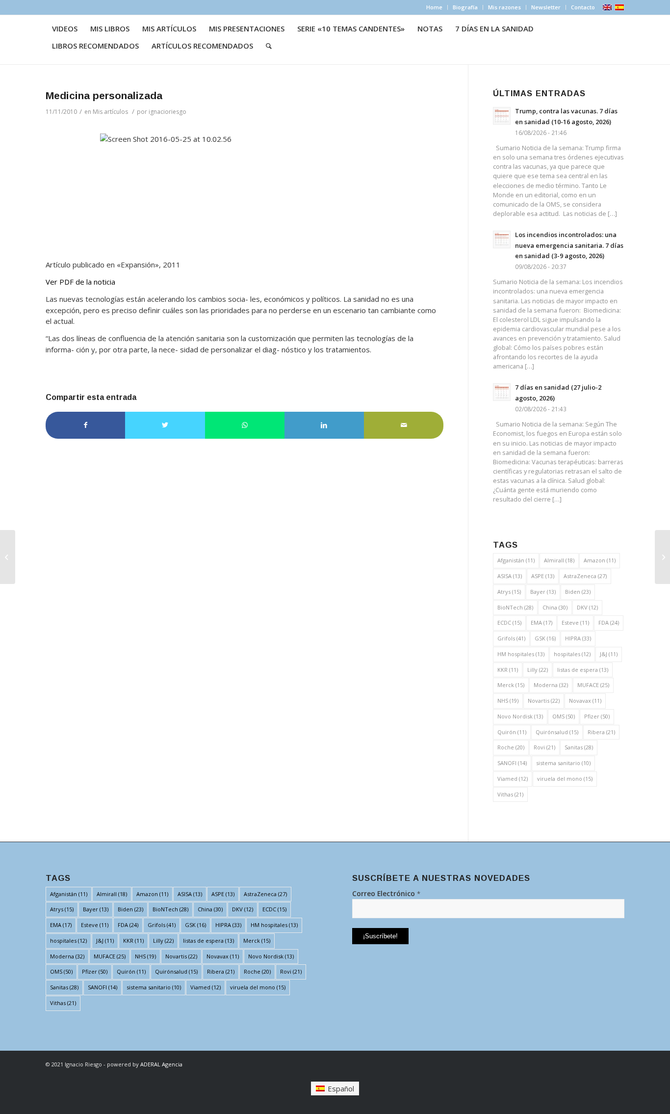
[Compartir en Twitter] (165, 425)
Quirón (511, 732)
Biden (578, 591)
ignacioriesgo (167, 111)
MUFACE (593, 685)
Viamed (512, 778)
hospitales (572, 654)
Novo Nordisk (520, 716)
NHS (507, 700)
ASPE (542, 576)
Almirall (559, 560)
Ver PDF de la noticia (80, 282)
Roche (510, 747)
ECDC (509, 622)
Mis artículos (110, 111)
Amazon (600, 560)
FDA (608, 622)
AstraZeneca (585, 576)
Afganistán (516, 560)
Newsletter (546, 7)
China (554, 607)
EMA (541, 622)
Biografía (465, 7)
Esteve (575, 622)
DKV (587, 607)
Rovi (544, 747)
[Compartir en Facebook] (85, 425)
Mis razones (504, 7)
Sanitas (579, 747)
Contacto (583, 7)
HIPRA (578, 638)
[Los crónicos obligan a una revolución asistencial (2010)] (7, 557)
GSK (545, 638)
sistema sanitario (563, 763)
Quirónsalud (557, 732)
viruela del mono (565, 778)
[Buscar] (268, 45)
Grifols (511, 638)
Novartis (544, 700)
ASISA (509, 576)
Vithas (510, 794)
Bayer (543, 591)
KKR (507, 669)
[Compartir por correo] (403, 425)
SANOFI (512, 763)
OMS (563, 716)
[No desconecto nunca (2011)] (662, 557)
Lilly (537, 669)
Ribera (601, 732)
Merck (510, 685)
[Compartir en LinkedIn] (324, 425)
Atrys (509, 591)
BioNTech (515, 607)
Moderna (551, 685)
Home (434, 7)
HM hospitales (520, 654)
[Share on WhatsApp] (244, 425)
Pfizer (597, 716)
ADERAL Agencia (161, 1064)
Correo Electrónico (386, 893)
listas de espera (582, 669)
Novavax (585, 700)
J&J (609, 654)
